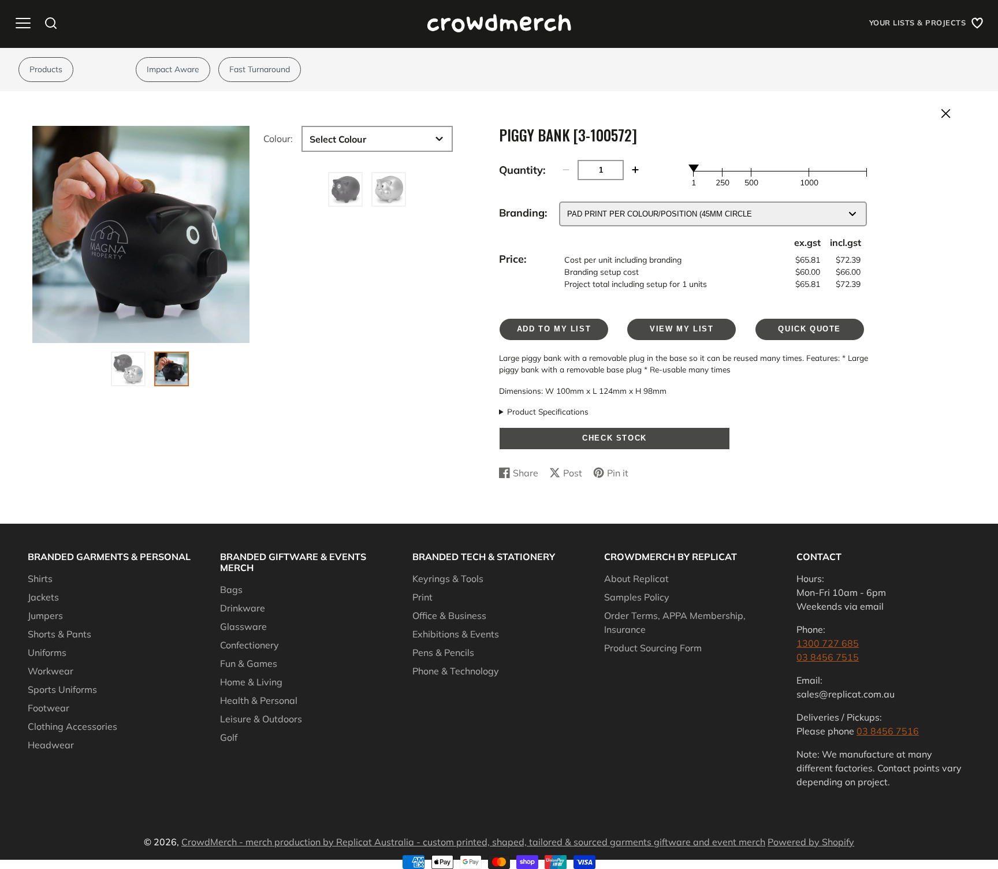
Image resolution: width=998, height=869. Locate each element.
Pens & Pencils (443, 652)
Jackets (43, 597)
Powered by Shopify (811, 842)
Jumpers (45, 615)
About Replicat (636, 578)
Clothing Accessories (72, 726)
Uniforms (47, 652)
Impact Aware (173, 69)
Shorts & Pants (59, 634)
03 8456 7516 (888, 731)
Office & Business (449, 615)
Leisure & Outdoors (261, 719)
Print (422, 597)
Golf (228, 737)
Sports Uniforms (62, 689)
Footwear (48, 708)
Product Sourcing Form (653, 648)
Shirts (40, 578)
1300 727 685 (827, 643)
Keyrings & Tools (447, 578)
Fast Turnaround (259, 69)
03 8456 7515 (827, 657)
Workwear (50, 671)
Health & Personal (258, 700)
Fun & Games (248, 663)
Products (45, 69)
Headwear (51, 745)
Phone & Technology (455, 671)
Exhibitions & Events (455, 634)
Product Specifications (548, 411)
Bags (231, 589)
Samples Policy (636, 597)
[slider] (694, 168)
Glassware (243, 626)
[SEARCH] (51, 23)
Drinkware (242, 608)
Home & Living (251, 682)
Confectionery (249, 645)
